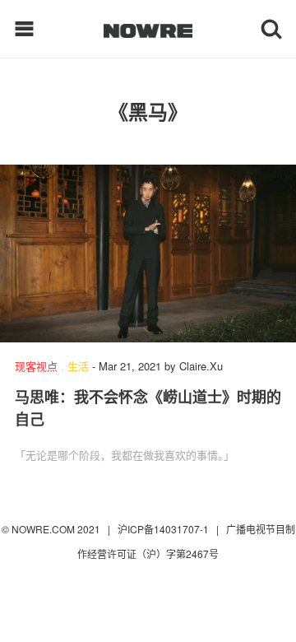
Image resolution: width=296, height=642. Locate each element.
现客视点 (36, 366)
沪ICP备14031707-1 (164, 529)
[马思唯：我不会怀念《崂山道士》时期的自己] (148, 253)
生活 (78, 366)
